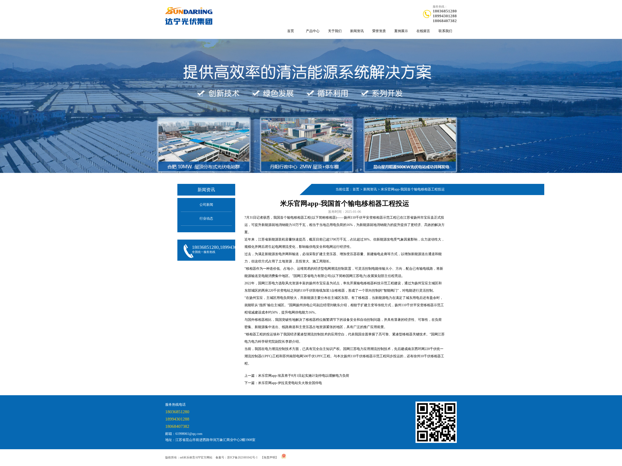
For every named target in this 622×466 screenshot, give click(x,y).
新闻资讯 (357, 31)
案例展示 (401, 31)
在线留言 (423, 31)
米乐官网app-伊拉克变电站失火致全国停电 (290, 383)
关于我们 (335, 31)
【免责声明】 (269, 457)
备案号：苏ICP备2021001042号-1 (237, 457)
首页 (290, 31)
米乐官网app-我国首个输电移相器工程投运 (413, 189)
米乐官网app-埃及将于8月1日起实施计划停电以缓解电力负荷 (303, 375)
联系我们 (445, 31)
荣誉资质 (379, 31)
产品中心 (313, 31)
